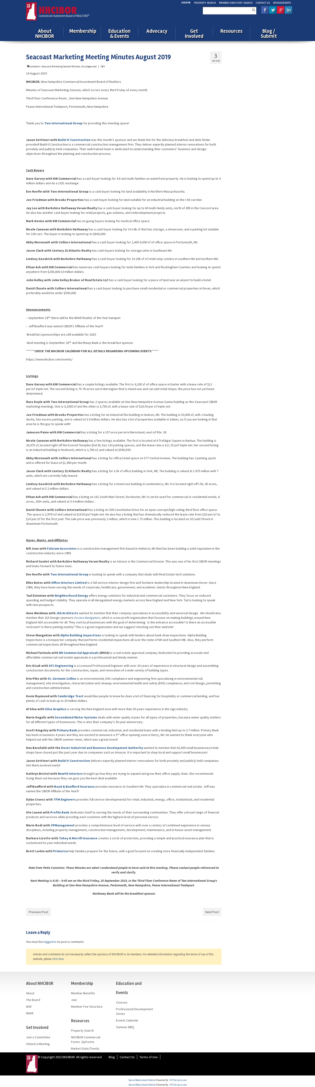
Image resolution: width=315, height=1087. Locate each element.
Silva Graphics (55, 709)
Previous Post (38, 912)
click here (58, 959)
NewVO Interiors (70, 773)
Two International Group (69, 574)
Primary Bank (67, 730)
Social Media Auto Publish (142, 1080)
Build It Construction (74, 761)
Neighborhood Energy (71, 595)
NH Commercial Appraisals (79, 653)
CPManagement (63, 825)
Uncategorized (89, 66)
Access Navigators (87, 618)
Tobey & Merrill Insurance (78, 838)
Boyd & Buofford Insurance (74, 786)
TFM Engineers (64, 799)
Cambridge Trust (71, 696)
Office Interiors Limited (69, 583)
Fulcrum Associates (61, 548)
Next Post (212, 912)
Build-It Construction (74, 140)
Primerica (60, 851)
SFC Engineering (61, 666)
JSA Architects (67, 613)
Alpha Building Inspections (80, 635)
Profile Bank (59, 812)
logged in (50, 942)
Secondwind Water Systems (76, 717)
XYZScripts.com (178, 1080)
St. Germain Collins (62, 678)
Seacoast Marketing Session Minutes (61, 66)
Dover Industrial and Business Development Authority (102, 748)
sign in (185, 2)
